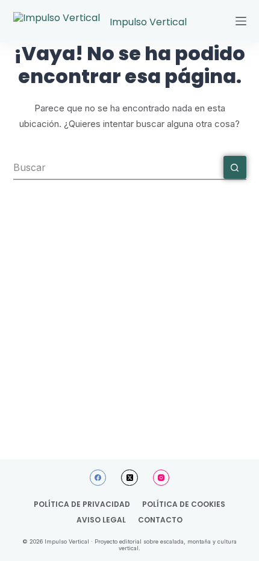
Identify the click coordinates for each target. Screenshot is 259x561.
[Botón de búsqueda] (234, 167)
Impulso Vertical (148, 22)
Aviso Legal (101, 520)
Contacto (160, 520)
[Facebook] (98, 478)
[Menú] (241, 21)
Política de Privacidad (82, 504)
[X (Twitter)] (129, 478)
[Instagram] (161, 478)
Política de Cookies (183, 504)
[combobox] (118, 167)
